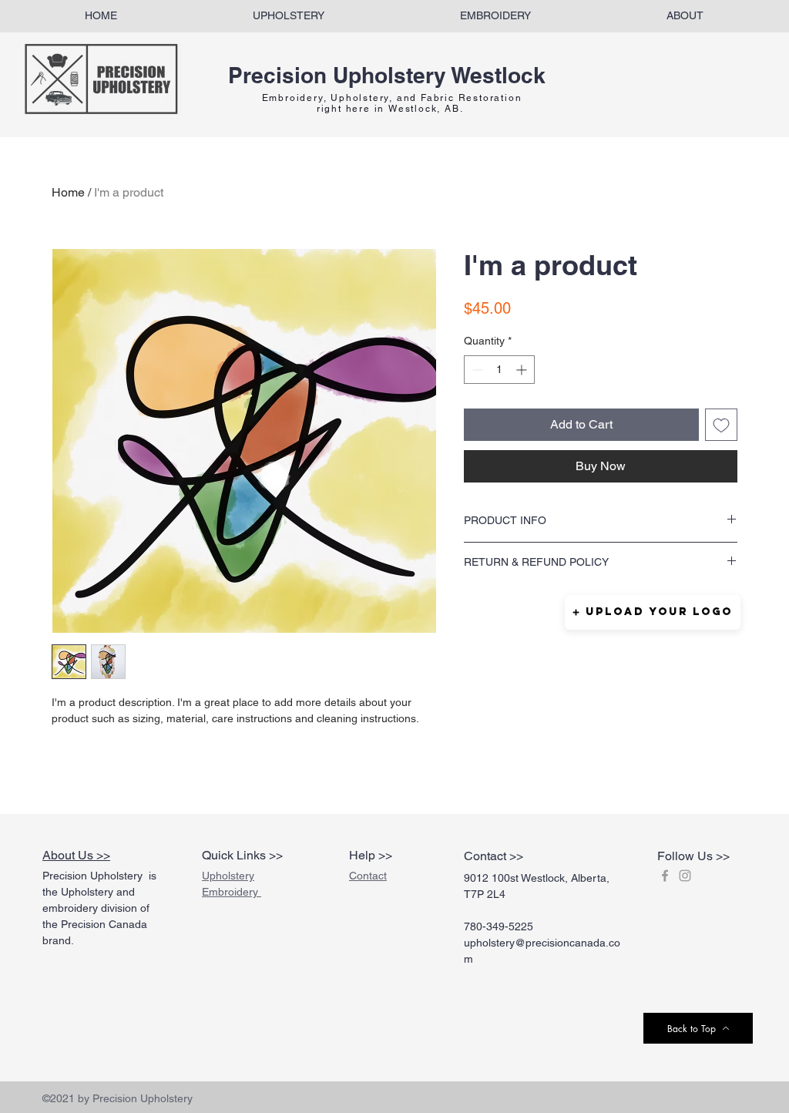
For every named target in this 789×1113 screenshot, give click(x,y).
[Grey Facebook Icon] (665, 875)
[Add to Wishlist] (721, 425)
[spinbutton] (499, 369)
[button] (652, 612)
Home (68, 192)
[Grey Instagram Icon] (685, 875)
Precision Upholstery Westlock (387, 75)
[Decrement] (475, 369)
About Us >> (76, 855)
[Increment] (522, 369)
